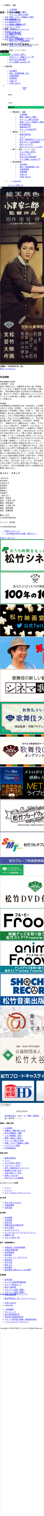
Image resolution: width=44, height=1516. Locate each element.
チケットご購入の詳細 (18, 15)
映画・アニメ (19, 132)
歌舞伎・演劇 (19, 112)
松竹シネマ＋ (25, 144)
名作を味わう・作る (13, 34)
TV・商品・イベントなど (25, 149)
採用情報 (13, 78)
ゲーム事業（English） (18, 62)
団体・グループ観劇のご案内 (21, 17)
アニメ (22, 137)
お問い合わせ (15, 83)
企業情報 (18, 162)
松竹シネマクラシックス (30, 147)
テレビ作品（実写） (17, 55)
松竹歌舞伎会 (25, 124)
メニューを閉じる (15, 185)
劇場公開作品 (25, 134)
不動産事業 (14, 76)
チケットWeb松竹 (27, 129)
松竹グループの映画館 (18, 41)
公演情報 (13, 10)
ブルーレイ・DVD (12, 27)
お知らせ (13, 81)
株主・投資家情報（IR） (19, 73)
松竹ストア (24, 154)
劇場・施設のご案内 (28, 117)
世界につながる (11, 37)
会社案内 (13, 71)
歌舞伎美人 (14, 22)
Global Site (17, 181)
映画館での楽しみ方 (13, 32)
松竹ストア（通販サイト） (20, 57)
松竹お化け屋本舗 (16, 60)
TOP (6, 17)
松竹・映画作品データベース (32, 139)
